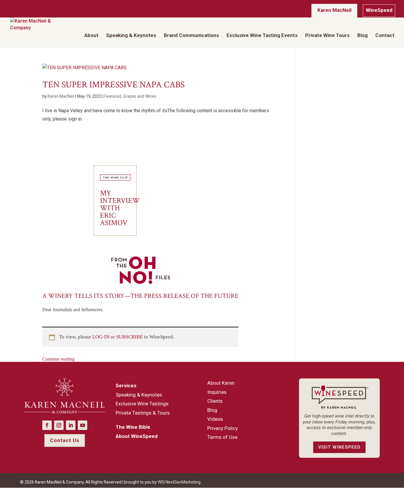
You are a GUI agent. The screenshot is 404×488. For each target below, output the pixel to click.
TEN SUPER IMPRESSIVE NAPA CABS (113, 85)
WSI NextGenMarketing (179, 482)
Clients (215, 401)
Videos (215, 419)
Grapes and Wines (139, 96)
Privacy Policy (222, 428)
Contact (385, 35)
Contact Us (64, 440)
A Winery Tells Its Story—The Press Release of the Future (140, 296)
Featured (112, 96)
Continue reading (58, 359)
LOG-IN (101, 337)
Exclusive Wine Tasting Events (262, 35)
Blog (362, 35)
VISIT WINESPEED (339, 447)
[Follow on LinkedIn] (70, 425)
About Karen (221, 383)
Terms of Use (222, 437)
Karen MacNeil (334, 10)
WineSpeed (379, 10)
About (91, 35)
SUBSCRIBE (130, 337)
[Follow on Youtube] (82, 425)
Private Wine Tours (327, 35)
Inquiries (217, 392)
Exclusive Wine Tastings (142, 404)
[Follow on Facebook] (47, 425)
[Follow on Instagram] (59, 425)
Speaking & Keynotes (131, 35)
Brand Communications (191, 35)
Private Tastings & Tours (143, 413)
